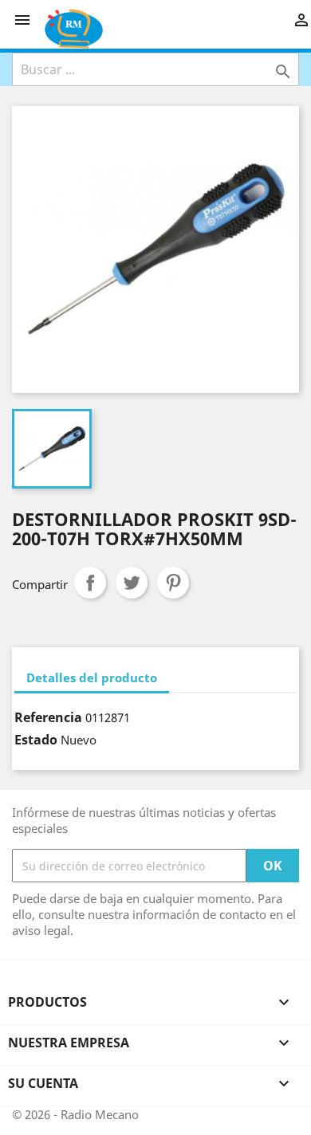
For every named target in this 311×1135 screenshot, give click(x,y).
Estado (35, 740)
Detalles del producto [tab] (91, 677)
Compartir (90, 583)
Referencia (48, 717)
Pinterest (173, 583)
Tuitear (132, 583)
